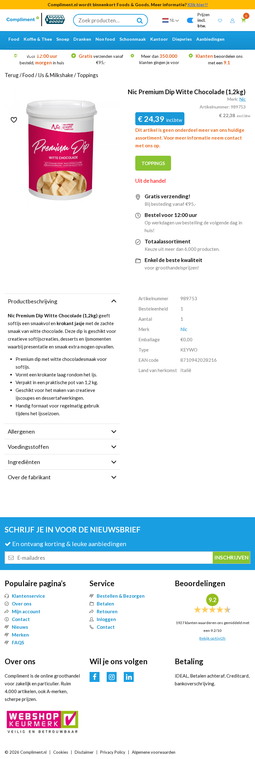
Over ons (21, 603)
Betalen (105, 603)
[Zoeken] (140, 20)
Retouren (107, 611)
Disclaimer (84, 752)
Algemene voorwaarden (153, 752)
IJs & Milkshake (55, 75)
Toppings (87, 75)
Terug (12, 75)
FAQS (18, 642)
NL (172, 20)
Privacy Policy (112, 752)
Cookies (60, 752)
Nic (242, 99)
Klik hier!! (198, 4)
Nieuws (20, 627)
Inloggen (106, 619)
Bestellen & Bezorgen (121, 596)
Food (28, 75)
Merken (20, 634)
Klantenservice (28, 596)
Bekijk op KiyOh (212, 638)
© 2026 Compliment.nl (26, 752)
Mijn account (26, 611)
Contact (21, 619)
